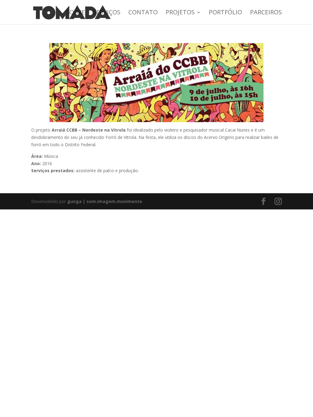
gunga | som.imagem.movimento (104, 201)
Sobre (75, 13)
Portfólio (225, 13)
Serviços (106, 13)
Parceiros (266, 13)
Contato (143, 13)
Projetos (180, 13)
